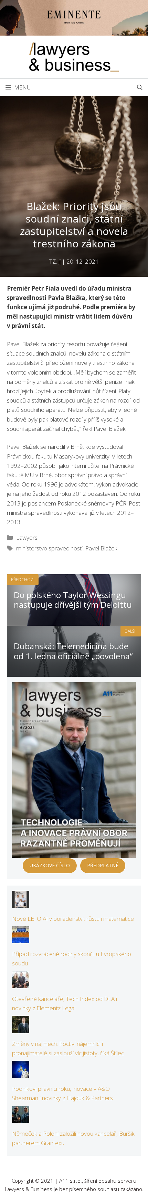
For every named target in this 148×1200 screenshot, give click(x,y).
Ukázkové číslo (50, 865)
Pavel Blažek (101, 548)
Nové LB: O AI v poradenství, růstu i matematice (73, 919)
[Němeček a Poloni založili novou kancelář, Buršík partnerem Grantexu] (20, 1118)
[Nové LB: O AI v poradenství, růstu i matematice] (20, 903)
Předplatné (102, 865)
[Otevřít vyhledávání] (139, 87)
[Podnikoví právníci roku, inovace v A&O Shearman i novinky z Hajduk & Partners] (20, 1073)
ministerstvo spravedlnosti (49, 548)
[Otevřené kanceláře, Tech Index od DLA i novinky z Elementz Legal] (20, 984)
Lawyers (27, 537)
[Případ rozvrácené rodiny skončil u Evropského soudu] (20, 939)
